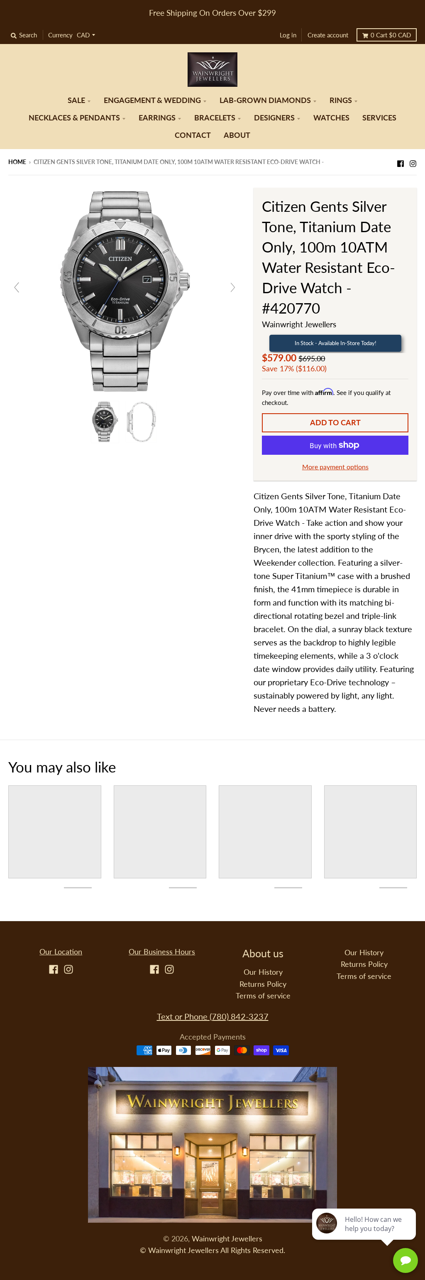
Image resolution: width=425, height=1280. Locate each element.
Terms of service (263, 995)
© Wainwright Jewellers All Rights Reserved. (212, 1250)
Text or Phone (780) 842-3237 (213, 1016)
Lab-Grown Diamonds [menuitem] (265, 100)
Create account (328, 35)
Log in (288, 35)
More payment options (335, 467)
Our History (263, 972)
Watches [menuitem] (331, 117)
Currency (60, 35)
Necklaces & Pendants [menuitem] (74, 117)
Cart (391, 35)
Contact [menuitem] (193, 135)
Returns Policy (262, 984)
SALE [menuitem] (76, 100)
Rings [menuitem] (341, 100)
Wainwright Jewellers (299, 324)
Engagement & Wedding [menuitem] (152, 100)
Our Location (60, 951)
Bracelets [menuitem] (214, 117)
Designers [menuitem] (274, 117)
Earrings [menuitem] (157, 117)
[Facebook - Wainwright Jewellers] (400, 161)
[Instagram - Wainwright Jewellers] (413, 161)
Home (17, 161)
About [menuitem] (237, 135)
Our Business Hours (162, 951)
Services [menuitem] (379, 117)
